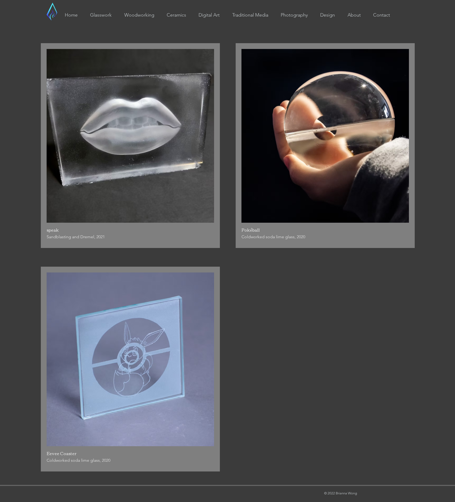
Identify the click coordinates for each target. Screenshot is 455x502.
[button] (101, 15)
